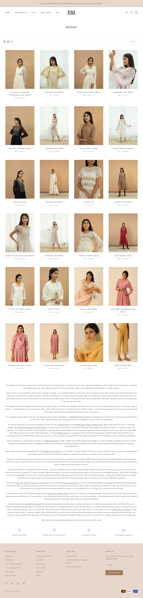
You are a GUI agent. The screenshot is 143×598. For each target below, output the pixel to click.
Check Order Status (44, 556)
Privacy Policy (71, 556)
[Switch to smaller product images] (8, 42)
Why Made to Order (13, 568)
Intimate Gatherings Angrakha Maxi (88, 425)
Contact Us (9, 560)
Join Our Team (11, 575)
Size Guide (40, 564)
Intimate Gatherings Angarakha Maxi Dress (19, 93)
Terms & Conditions (73, 567)
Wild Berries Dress (123, 256)
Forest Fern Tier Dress (123, 148)
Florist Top (89, 202)
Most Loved (46, 12)
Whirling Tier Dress (54, 256)
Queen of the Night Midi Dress (20, 256)
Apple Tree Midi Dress (54, 365)
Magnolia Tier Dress (54, 148)
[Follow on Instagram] (18, 583)
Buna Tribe (9, 572)
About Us (9, 556)
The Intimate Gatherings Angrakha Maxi (30, 427)
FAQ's (38, 575)
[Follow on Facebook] (6, 583)
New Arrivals (21, 12)
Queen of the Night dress (58, 493)
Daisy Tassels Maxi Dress (88, 92)
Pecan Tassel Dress (89, 148)
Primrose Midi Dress (70, 483)
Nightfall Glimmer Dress (20, 148)
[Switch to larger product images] (4, 42)
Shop (34, 12)
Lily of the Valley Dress (20, 309)
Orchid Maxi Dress (54, 202)
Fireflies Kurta (20, 202)
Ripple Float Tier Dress (121, 509)
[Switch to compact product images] (12, 42)
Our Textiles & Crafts (13, 564)
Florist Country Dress (88, 256)
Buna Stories (41, 568)
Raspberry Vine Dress (123, 92)
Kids (58, 12)
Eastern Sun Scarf (88, 365)
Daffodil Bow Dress (54, 92)
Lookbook (40, 560)
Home (7, 12)
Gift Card (39, 572)
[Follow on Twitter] (12, 583)
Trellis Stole (54, 309)
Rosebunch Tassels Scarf (20, 365)
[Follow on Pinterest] (24, 583)
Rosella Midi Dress (88, 309)
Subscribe (114, 573)
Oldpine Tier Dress (123, 202)
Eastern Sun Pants (123, 365)
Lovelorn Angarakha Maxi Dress (123, 310)
